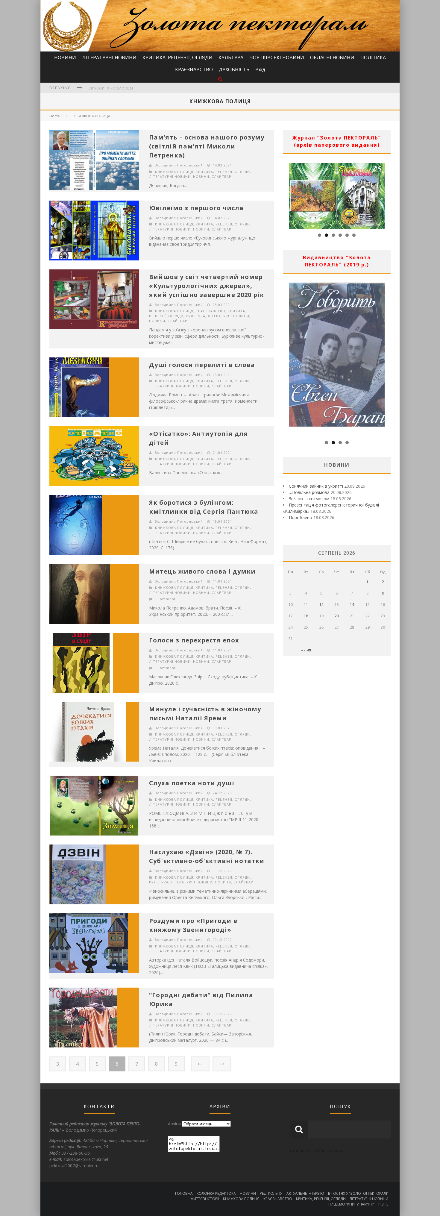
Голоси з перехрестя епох (194, 640)
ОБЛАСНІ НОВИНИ (332, 57)
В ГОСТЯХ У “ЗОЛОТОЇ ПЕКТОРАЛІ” (358, 1193)
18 (306, 615)
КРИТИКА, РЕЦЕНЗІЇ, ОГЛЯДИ (177, 57)
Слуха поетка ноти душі (191, 783)
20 (337, 615)
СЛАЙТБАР (221, 176)
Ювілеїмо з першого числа (196, 208)
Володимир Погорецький (179, 165)
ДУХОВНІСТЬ (234, 69)
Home (54, 116)
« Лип (306, 650)
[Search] (220, 79)
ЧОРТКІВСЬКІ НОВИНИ (276, 57)
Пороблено (300, 517)
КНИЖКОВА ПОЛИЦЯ (92, 116)
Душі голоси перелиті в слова (202, 365)
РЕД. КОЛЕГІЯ (271, 1193)
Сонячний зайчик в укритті (316, 486)
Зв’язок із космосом (309, 498)
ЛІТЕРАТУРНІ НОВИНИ (109, 57)
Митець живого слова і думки (202, 571)
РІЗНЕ (383, 1204)
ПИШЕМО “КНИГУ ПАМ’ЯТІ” (351, 1204)
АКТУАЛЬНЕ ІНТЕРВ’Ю (305, 1193)
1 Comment (165, 599)
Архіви (174, 1123)
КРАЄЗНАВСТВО (194, 69)
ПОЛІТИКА (373, 57)
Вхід (260, 69)
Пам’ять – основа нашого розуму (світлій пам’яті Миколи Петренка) (206, 146)
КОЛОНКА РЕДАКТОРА (216, 1193)
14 (352, 604)
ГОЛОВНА (184, 1193)
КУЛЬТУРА (231, 57)
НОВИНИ (65, 57)
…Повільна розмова (309, 492)
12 (321, 604)
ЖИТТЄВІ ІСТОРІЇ (204, 1198)
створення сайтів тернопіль (318, 1150)
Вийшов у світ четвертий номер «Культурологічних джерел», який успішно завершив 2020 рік (206, 286)
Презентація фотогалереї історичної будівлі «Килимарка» (150, 92)
